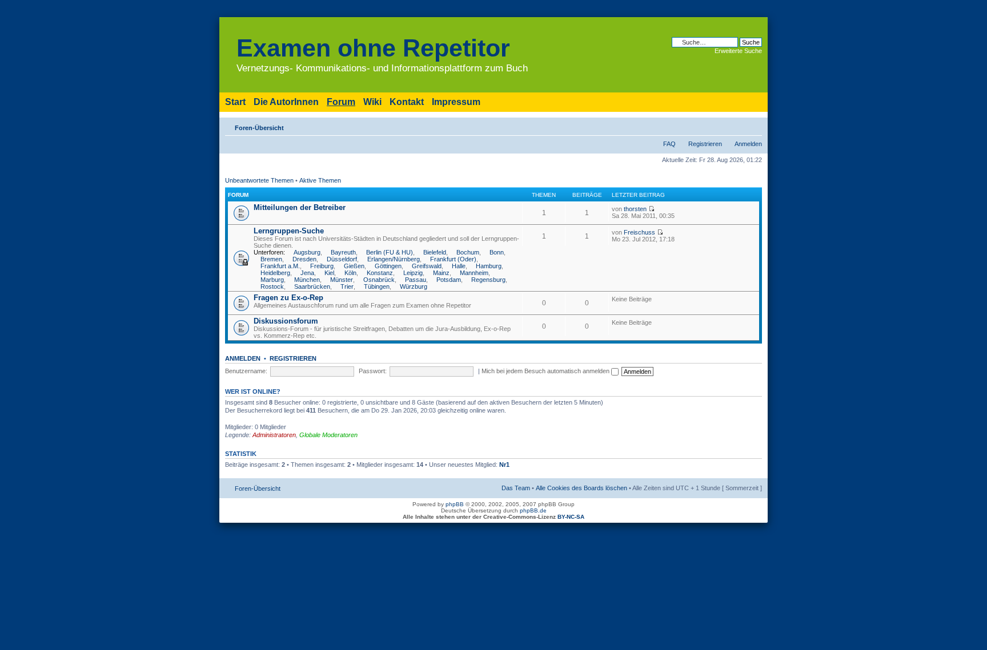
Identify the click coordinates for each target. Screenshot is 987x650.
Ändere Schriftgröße (753, 125)
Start (235, 102)
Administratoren (274, 434)
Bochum (467, 252)
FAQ (669, 143)
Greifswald (427, 266)
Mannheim (474, 272)
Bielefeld (434, 252)
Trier (347, 286)
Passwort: (373, 371)
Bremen (271, 259)
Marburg (272, 279)
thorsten (635, 208)
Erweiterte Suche (738, 50)
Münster (341, 279)
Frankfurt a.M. (280, 266)
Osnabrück (379, 279)
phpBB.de (533, 510)
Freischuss (639, 232)
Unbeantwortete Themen (259, 180)
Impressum (456, 102)
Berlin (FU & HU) (389, 252)
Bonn (497, 252)
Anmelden (748, 143)
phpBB (455, 504)
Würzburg (413, 286)
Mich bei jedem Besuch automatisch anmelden (546, 371)
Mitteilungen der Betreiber (300, 207)
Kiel (329, 272)
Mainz (441, 272)
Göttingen (388, 266)
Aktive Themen (320, 180)
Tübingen (377, 286)
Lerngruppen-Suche (289, 231)
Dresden (304, 259)
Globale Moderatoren (328, 434)
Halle (459, 266)
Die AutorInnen (286, 102)
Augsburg (307, 252)
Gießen (354, 266)
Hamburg (488, 266)
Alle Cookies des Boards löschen (581, 488)
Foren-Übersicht (259, 127)
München (307, 279)
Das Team (515, 488)
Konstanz (380, 272)
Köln (350, 272)
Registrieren (705, 143)
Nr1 (504, 464)
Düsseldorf (342, 259)
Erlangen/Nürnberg (393, 259)
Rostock (272, 286)
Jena (307, 272)
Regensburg (488, 279)
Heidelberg (275, 272)
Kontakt (407, 102)
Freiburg (322, 266)
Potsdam (448, 279)
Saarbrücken (312, 286)
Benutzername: (246, 371)
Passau (415, 279)
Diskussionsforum (286, 321)
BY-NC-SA (570, 517)
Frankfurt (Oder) (453, 259)
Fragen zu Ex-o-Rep (288, 297)
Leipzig (413, 272)
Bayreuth (343, 252)
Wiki (372, 102)
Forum (341, 102)
